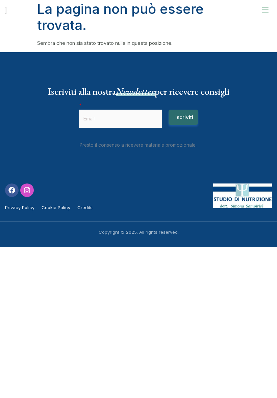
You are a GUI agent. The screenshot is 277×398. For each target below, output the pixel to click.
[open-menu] (265, 10)
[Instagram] (27, 190)
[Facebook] (12, 190)
